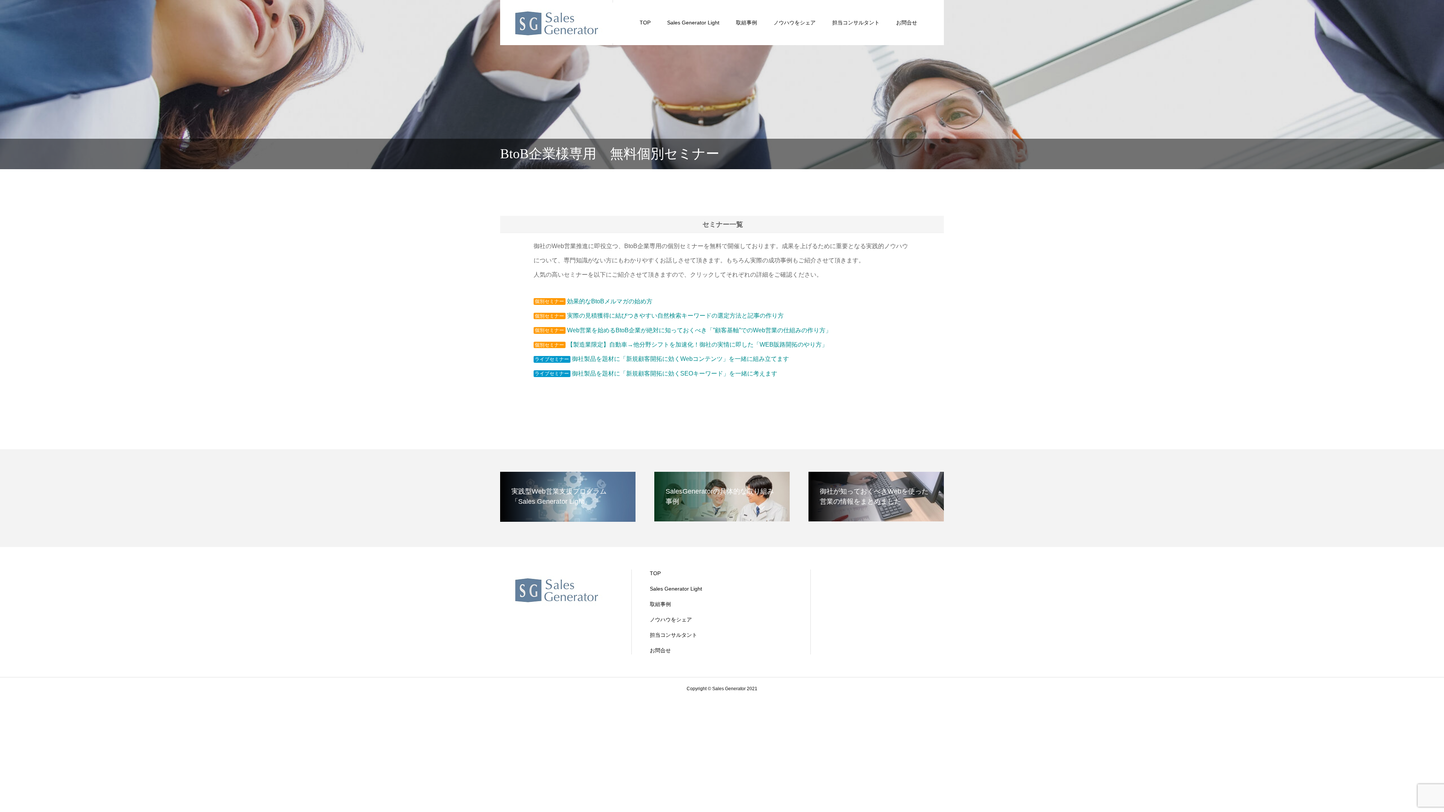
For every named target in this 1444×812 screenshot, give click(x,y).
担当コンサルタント (856, 23)
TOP (645, 23)
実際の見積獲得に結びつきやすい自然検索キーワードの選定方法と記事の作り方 (675, 315)
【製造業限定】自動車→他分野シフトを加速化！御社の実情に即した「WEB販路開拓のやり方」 (697, 344)
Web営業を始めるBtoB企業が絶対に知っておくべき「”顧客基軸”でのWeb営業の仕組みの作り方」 (699, 330)
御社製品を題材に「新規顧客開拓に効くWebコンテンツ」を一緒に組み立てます (680, 359)
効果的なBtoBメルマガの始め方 (609, 301)
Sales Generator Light (693, 23)
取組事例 (746, 23)
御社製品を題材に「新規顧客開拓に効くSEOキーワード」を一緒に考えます (674, 373)
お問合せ (906, 23)
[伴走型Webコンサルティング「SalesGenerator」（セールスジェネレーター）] (556, 23)
